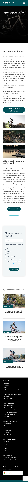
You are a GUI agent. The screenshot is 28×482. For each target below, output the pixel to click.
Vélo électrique (7, 430)
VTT (5, 428)
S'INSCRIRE (14, 269)
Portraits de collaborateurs (10, 412)
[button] (13, 473)
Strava (5, 448)
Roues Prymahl (7, 434)
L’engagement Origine (9, 398)
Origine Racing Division (9, 407)
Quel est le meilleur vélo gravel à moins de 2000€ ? (14, 312)
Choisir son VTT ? (8, 462)
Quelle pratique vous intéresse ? (14, 245)
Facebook (6, 441)
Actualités (6, 383)
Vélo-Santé (6, 416)
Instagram (6, 443)
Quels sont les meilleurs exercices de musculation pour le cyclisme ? (14, 338)
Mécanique (6, 401)
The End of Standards (9, 414)
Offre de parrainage (8, 405)
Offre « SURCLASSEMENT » (11, 403)
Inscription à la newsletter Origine (12, 394)
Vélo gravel (6, 425)
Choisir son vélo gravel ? (10, 459)
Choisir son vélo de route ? (10, 457)
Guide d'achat (8, 306)
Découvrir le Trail (14, 209)
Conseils (7, 332)
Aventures (6, 385)
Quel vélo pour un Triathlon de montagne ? (14, 366)
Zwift (5, 450)
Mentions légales (7, 469)
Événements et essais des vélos (12, 390)
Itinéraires (6, 396)
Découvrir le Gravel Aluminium (14, 110)
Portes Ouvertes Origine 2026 (11, 409)
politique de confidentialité (14, 263)
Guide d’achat (7, 392)
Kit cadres (6, 432)
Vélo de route (7, 423)
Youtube (6, 446)
